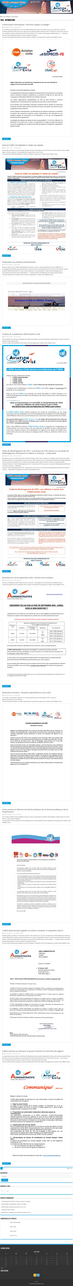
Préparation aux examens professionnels (19, 262)
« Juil (2, 1268)
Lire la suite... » (6, 138)
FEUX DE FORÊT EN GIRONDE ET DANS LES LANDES (22, 145)
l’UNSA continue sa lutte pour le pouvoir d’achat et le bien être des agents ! (33, 1051)
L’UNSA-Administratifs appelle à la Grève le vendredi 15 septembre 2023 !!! (32, 931)
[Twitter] (38, 1275)
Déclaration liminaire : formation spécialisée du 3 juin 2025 (26, 693)
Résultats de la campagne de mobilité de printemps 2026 (15, 1212)
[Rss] (34, 1275)
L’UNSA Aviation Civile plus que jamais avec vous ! (13, 1207)
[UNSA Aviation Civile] (36, 7)
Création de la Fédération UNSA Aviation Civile (21, 334)
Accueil (3, 16)
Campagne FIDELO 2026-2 (8, 1209)
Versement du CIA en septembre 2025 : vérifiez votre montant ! (28, 578)
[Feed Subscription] (72, 20)
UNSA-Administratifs (8, 27)
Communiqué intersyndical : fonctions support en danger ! (26, 25)
